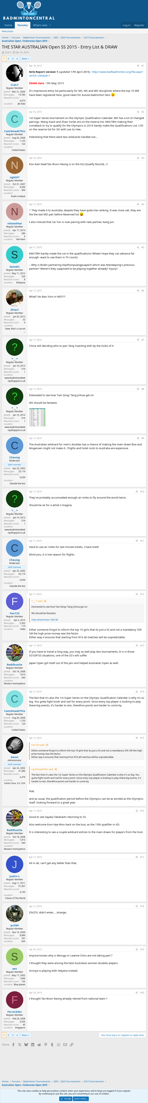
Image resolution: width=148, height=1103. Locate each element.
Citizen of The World (15, 898)
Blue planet (19, 984)
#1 (143, 65)
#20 (142, 992)
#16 (142, 810)
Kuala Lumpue (18, 196)
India (22, 629)
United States (18, 150)
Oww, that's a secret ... (15, 330)
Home (8, 25)
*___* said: (37, 601)
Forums (23, 25)
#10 (142, 491)
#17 (142, 857)
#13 (142, 645)
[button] (50, 25)
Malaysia (20, 282)
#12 (142, 594)
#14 (142, 691)
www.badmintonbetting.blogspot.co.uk (15, 379)
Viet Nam (20, 239)
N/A (23, 941)
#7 (143, 339)
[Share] (138, 66)
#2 (143, 111)
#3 (143, 158)
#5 (143, 247)
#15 (142, 737)
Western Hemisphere (14, 683)
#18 (142, 906)
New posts (7, 31)
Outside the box (17, 483)
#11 (142, 540)
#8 (143, 389)
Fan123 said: (38, 745)
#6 (143, 290)
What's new (40, 25)
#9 (143, 438)
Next (24, 58)
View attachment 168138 (44, 619)
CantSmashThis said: (42, 769)
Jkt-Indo (21, 103)
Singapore (20, 1027)
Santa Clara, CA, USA (14, 783)
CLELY (8, 52)
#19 (142, 949)
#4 (143, 204)
